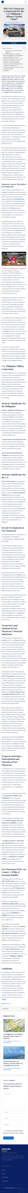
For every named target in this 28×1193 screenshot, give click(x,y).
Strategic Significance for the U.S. (11, 57)
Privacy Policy (5, 1177)
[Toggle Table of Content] (23, 48)
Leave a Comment (7, 1041)
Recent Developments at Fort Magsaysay (13, 58)
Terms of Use (5, 1181)
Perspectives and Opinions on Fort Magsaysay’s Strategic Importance (11, 61)
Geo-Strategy (15, 1041)
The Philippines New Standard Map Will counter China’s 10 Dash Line (13, 1036)
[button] (25, 2)
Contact (3, 1173)
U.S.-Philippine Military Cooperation (12, 53)
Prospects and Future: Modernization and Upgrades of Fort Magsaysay (13, 64)
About (3, 1170)
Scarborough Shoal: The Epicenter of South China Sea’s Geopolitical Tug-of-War (13, 1063)
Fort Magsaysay (19, 199)
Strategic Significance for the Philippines (13, 55)
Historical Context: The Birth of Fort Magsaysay (14, 51)
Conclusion (6, 70)
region (4, 999)
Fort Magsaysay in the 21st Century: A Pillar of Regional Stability (13, 67)
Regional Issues (15, 1068)
